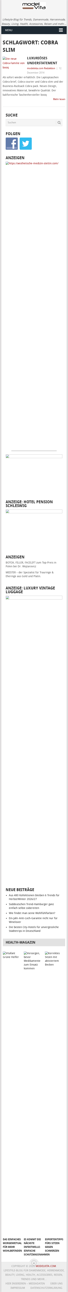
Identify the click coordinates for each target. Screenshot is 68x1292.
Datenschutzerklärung (46, 1288)
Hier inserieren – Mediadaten (25, 1283)
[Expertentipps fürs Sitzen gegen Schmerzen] (55, 1094)
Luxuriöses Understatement (42, 60)
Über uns (56, 1283)
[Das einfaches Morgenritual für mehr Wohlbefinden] (13, 1094)
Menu (8, 30)
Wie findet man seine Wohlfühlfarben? (32, 913)
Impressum (18, 1288)
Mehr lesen (59, 99)
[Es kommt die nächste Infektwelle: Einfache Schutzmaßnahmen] (34, 1094)
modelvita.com (46, 1266)
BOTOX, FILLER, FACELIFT (21, 562)
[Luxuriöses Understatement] (14, 64)
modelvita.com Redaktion (41, 68)
